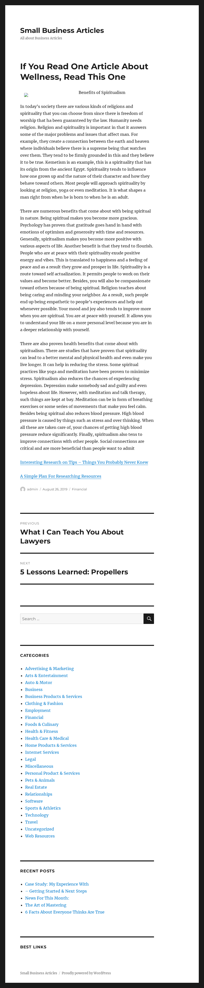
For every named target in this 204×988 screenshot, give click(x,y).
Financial (79, 489)
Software (34, 801)
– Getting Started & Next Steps (56, 891)
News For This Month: (47, 898)
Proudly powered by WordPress (86, 973)
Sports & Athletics (43, 808)
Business (34, 689)
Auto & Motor (38, 682)
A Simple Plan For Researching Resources (60, 476)
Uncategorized (39, 829)
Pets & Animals (40, 780)
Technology (37, 815)
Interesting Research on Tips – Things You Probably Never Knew (84, 462)
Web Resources (40, 836)
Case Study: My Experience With (57, 884)
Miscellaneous (39, 766)
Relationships (38, 794)
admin (32, 489)
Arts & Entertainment (46, 675)
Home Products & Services (51, 745)
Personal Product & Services (52, 773)
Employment (38, 710)
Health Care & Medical (47, 738)
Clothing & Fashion (44, 703)
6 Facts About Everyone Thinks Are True (64, 912)
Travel (31, 822)
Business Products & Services (53, 696)
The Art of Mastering (45, 905)
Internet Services (42, 752)
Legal (30, 759)
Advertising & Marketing (49, 668)
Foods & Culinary (41, 724)
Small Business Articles (62, 30)
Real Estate (36, 787)
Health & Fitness (41, 731)
